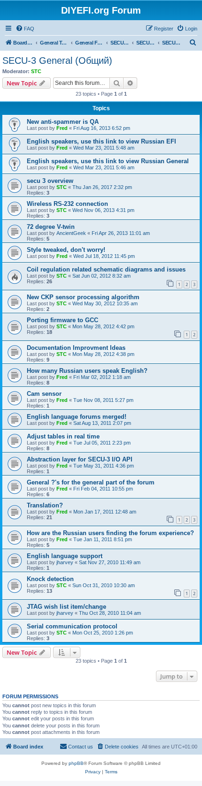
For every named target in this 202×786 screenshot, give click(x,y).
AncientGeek (71, 233)
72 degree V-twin (51, 226)
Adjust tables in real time (63, 436)
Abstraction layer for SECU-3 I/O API (79, 459)
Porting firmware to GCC (62, 320)
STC (36, 71)
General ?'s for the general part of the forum (91, 482)
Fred (62, 128)
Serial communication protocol (72, 626)
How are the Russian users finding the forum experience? (110, 533)
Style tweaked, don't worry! (66, 249)
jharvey (64, 562)
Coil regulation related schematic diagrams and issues (106, 269)
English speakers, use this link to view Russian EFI (101, 141)
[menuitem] (25, 28)
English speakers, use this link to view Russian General (108, 161)
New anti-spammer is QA (63, 121)
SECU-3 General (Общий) (57, 60)
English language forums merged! (76, 416)
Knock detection (50, 578)
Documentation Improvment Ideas (76, 347)
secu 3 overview (50, 180)
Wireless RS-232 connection (67, 203)
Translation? (45, 505)
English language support (64, 555)
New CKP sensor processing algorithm (83, 297)
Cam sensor (44, 393)
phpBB (76, 763)
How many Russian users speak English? (87, 370)
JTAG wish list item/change (66, 606)
